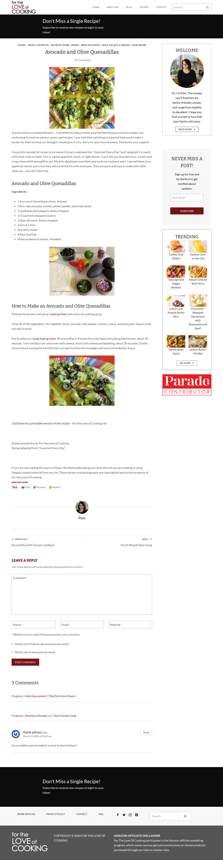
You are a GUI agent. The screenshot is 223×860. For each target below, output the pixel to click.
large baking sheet (44, 338)
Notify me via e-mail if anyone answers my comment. (47, 634)
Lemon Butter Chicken (198, 351)
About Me (113, 7)
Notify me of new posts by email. (35, 652)
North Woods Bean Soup (136, 542)
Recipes (144, 7)
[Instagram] (130, 815)
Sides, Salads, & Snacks (116, 45)
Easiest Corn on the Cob (198, 256)
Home (96, 7)
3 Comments (84, 60)
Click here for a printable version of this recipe (40, 423)
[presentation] (176, 246)
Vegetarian (139, 45)
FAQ (101, 814)
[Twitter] (124, 815)
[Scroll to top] (214, 846)
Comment (20, 578)
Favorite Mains (60, 45)
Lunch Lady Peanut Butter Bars (176, 312)
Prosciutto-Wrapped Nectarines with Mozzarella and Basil (198, 318)
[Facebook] (118, 815)
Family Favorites (38, 45)
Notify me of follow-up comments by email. (42, 644)
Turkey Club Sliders (176, 256)
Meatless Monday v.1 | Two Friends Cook (50, 715)
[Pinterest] (136, 815)
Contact (161, 7)
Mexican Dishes (90, 45)
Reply (146, 732)
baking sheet (59, 314)
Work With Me (26, 814)
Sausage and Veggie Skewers (176, 283)
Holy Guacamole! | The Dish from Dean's (50, 696)
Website (115, 624)
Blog (129, 7)
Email (65, 624)
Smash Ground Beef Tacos (198, 281)
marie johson (32, 732)
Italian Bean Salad (176, 351)
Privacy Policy (55, 814)
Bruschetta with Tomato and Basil (33, 542)
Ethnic (22, 45)
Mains (75, 45)
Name (17, 624)
